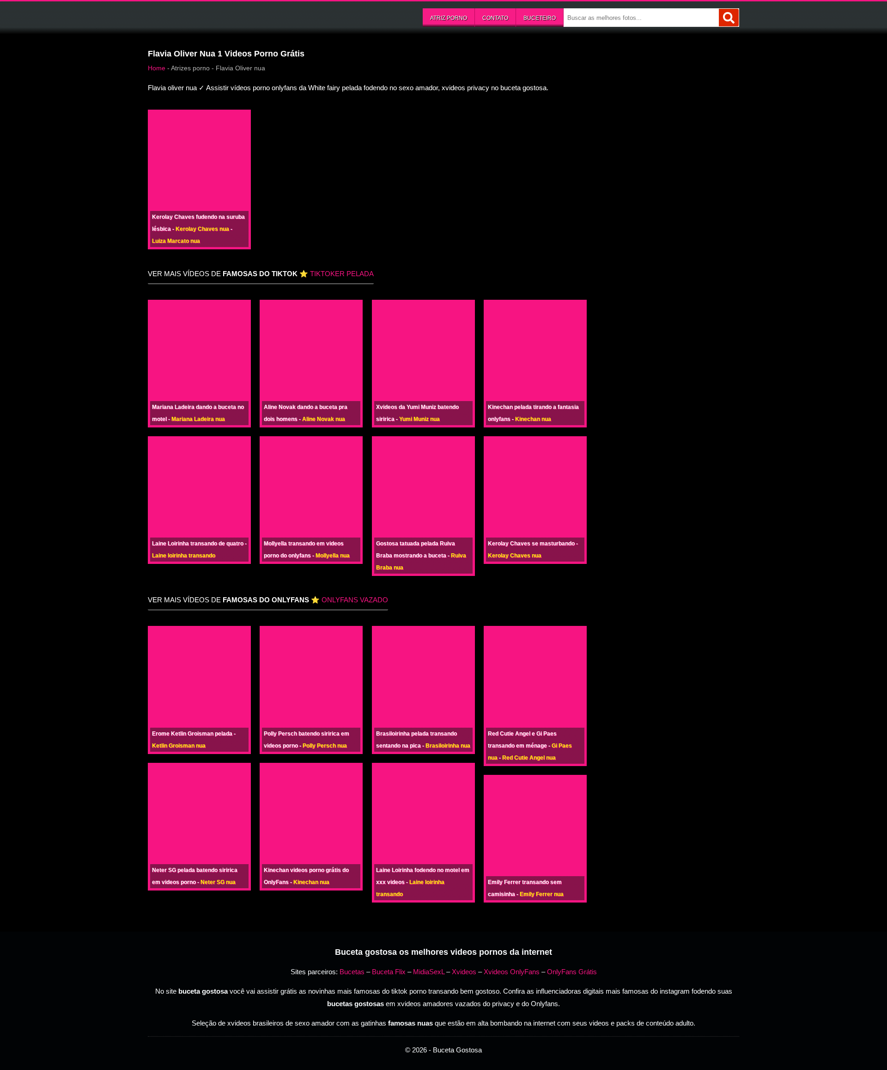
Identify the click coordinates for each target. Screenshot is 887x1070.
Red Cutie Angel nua (529, 758)
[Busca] (729, 17)
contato (495, 18)
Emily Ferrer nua (542, 894)
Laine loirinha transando (183, 555)
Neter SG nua (218, 882)
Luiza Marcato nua (176, 241)
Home (156, 68)
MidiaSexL (428, 972)
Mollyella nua (333, 555)
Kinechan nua (533, 419)
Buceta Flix (389, 972)
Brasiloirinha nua (447, 745)
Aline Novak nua (323, 419)
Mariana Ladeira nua (198, 419)
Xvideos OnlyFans (512, 972)
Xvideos (464, 972)
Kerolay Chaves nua (202, 229)
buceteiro (539, 18)
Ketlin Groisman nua (179, 745)
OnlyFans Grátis (572, 972)
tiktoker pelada (342, 274)
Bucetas (352, 972)
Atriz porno (448, 18)
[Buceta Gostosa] (217, 16)
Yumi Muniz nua (419, 419)
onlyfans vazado (355, 600)
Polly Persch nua (325, 745)
